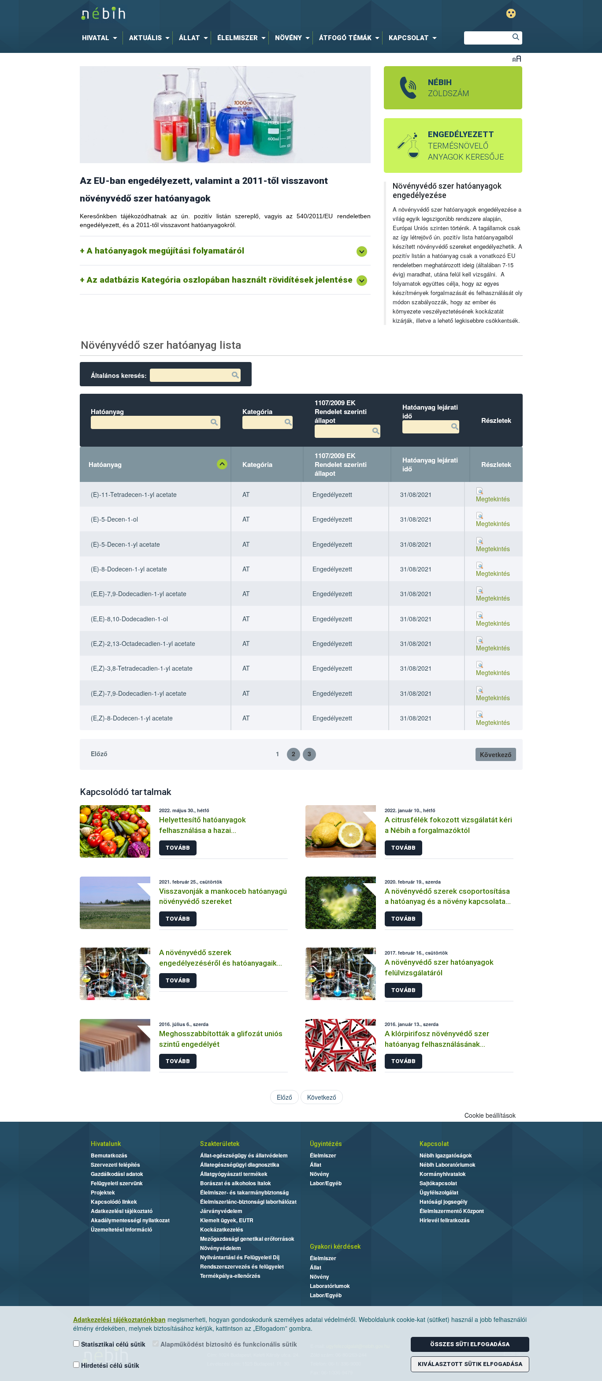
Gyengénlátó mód (511, 13)
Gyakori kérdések (335, 1246)
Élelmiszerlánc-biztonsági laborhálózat (248, 1202)
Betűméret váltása (516, 58)
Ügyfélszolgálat (439, 1192)
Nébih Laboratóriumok (448, 1164)
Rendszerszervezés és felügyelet (242, 1266)
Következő (496, 754)
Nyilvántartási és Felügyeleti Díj (239, 1257)
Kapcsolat (434, 1143)
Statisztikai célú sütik (112, 1344)
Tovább (178, 847)
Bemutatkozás (109, 1155)
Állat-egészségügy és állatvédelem (244, 1155)
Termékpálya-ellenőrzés (230, 1276)
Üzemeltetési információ (121, 1229)
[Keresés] (515, 38)
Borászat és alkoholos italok (235, 1183)
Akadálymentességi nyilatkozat (130, 1220)
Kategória (257, 464)
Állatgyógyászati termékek (234, 1174)
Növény (319, 1174)
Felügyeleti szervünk (117, 1183)
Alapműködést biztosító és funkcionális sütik (228, 1344)
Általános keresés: (119, 375)
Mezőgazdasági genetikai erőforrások (247, 1239)
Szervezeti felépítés (115, 1164)
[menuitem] (101, 38)
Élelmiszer (323, 1155)
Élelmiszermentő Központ (452, 1211)
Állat (315, 1164)
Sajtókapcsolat (438, 1183)
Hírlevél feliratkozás (445, 1220)
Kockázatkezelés (221, 1229)
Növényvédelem (220, 1248)
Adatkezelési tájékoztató (121, 1211)
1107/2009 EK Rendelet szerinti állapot (341, 464)
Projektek (103, 1192)
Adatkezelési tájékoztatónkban (119, 1319)
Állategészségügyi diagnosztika (239, 1164)
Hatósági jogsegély (444, 1202)
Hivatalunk (106, 1143)
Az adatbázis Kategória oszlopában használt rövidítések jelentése (220, 280)
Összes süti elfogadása (469, 1344)
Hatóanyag (105, 464)
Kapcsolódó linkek (114, 1202)
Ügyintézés (326, 1143)
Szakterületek (219, 1143)
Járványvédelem (221, 1211)
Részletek (496, 464)
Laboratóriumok (330, 1286)
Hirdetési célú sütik (109, 1365)
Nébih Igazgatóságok (446, 1155)
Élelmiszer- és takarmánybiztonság (244, 1192)
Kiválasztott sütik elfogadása (470, 1364)
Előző (99, 753)
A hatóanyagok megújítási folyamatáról (165, 251)
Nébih (209, 13)
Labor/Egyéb (326, 1183)
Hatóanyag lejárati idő (430, 464)
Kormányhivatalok (443, 1174)
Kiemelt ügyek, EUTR (226, 1220)
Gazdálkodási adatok (117, 1174)
